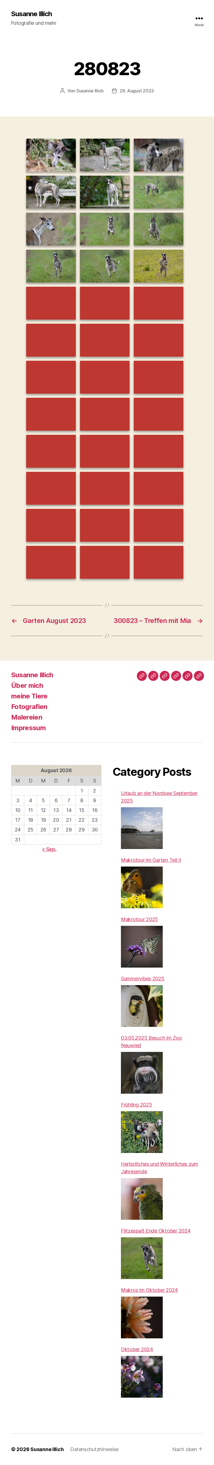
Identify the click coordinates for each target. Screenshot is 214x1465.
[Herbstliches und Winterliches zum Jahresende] (142, 1199)
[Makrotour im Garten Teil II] (142, 887)
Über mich (27, 685)
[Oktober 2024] (142, 1377)
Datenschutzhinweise (94, 1449)
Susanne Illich (31, 14)
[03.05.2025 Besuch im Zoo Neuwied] (142, 1073)
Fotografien (29, 707)
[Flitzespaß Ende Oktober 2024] (142, 1258)
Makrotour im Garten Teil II (151, 860)
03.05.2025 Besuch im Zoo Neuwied (151, 1041)
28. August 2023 (137, 91)
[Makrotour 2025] (142, 947)
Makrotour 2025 (139, 919)
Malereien (26, 717)
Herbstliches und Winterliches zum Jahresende (159, 1167)
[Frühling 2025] (142, 1132)
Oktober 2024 (137, 1349)
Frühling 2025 (136, 1105)
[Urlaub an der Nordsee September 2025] (142, 828)
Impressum (28, 728)
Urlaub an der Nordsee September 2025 (159, 797)
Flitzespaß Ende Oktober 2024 (155, 1231)
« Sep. (49, 849)
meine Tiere (29, 696)
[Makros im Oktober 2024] (142, 1317)
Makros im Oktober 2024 (149, 1290)
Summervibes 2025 (142, 978)
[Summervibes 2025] (142, 1006)
